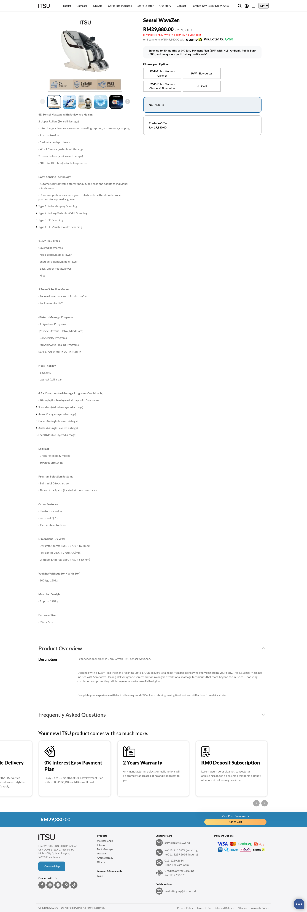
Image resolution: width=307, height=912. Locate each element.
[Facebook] (41, 885)
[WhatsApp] (65, 885)
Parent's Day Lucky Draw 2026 (210, 5)
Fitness (101, 844)
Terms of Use (204, 908)
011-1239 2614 (177, 862)
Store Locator (146, 5)
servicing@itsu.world (177, 842)
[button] (127, 101)
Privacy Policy (185, 908)
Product (66, 5)
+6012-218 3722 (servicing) (181, 850)
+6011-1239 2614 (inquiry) (181, 854)
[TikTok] (73, 885)
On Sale (97, 5)
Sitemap (242, 908)
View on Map (52, 866)
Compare (82, 5)
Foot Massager (105, 849)
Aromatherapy (105, 857)
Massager (102, 853)
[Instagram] (49, 885)
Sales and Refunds (224, 908)
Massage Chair (105, 840)
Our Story (165, 5)
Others (101, 861)
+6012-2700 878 (179, 873)
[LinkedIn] (57, 885)
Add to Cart (235, 821)
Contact (181, 5)
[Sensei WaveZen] (85, 54)
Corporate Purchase (120, 5)
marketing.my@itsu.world (180, 891)
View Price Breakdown (234, 815)
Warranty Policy (260, 908)
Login (100, 875)
